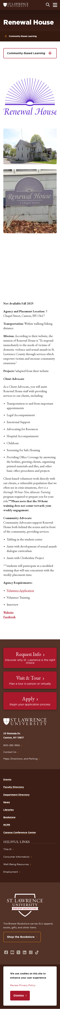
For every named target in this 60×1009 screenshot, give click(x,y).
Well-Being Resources (16, 864)
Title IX (7, 849)
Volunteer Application (20, 590)
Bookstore (9, 817)
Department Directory (16, 794)
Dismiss (19, 995)
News (6, 802)
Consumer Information (16, 856)
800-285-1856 (11, 745)
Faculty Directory (13, 787)
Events (7, 779)
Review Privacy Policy (22, 985)
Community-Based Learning (23, 36)
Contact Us (9, 752)
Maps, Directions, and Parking (20, 758)
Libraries (8, 809)
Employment (10, 871)
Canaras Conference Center (19, 832)
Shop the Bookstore (20, 936)
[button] (30, 96)
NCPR (6, 825)
